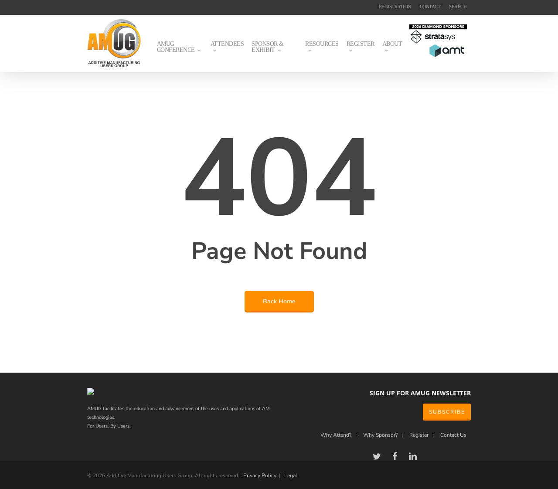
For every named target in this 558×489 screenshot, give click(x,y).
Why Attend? (335, 435)
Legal (290, 475)
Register (419, 435)
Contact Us (453, 435)
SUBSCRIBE (447, 411)
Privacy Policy (259, 475)
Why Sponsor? (380, 435)
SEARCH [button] (457, 6)
